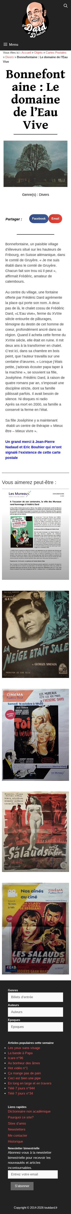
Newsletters (16, 1129)
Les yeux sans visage (24, 1048)
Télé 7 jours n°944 (21, 1088)
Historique (15, 1141)
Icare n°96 (15, 1058)
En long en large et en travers (29, 1083)
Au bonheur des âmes (24, 1063)
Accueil (26, 52)
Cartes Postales (56, 52)
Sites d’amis (17, 1123)
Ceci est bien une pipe (24, 1078)
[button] (39, 218)
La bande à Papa (20, 1053)
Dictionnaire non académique (29, 1111)
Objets (38, 52)
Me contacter (17, 1135)
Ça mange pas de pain (24, 1073)
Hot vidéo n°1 (18, 1068)
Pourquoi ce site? (21, 1117)
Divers (9, 57)
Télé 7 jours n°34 (20, 1093)
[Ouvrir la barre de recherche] (65, 6)
